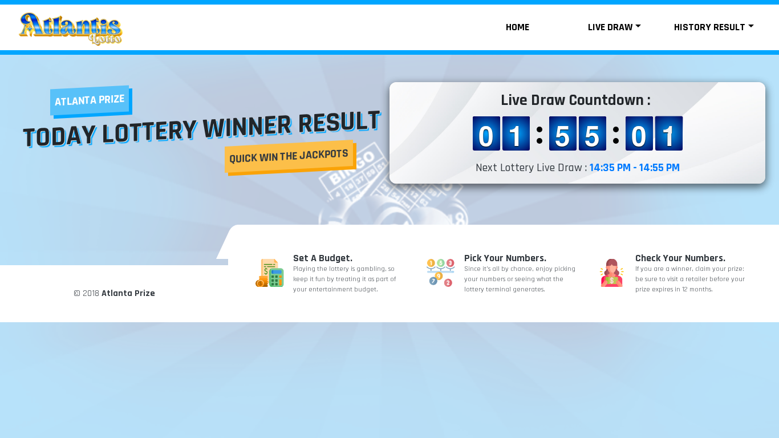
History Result (709, 27)
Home (517, 27)
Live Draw (610, 27)
